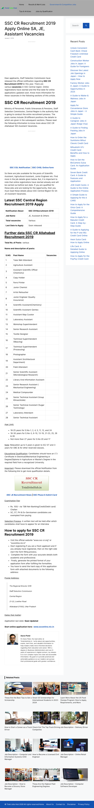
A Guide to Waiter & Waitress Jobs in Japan (79, 98)
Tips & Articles (25, 11)
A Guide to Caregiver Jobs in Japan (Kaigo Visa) (79, 121)
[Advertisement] (32, 58)
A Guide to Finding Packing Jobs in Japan (79, 131)
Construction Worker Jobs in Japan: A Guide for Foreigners (79, 63)
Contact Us (60, 804)
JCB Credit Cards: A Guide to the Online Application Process (79, 188)
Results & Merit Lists (37, 4)
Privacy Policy (83, 804)
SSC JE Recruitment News (19, 495)
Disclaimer (71, 804)
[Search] (86, 25)
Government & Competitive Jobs (63, 4)
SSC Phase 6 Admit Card (45, 495)
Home (21, 4)
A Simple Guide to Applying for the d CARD (78, 198)
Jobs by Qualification (44, 11)
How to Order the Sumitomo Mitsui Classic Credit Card (79, 140)
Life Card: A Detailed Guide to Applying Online (78, 249)
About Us (50, 804)
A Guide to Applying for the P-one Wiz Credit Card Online (79, 233)
